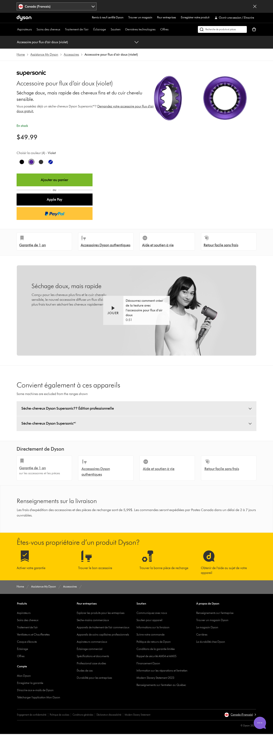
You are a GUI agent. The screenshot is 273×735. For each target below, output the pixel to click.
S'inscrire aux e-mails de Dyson (35, 690)
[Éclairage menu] (108, 29)
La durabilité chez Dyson (210, 642)
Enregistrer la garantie (30, 683)
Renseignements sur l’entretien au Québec (161, 685)
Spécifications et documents (93, 656)
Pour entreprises (166, 17)
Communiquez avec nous (151, 613)
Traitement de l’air (77, 29)
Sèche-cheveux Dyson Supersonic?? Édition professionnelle (67, 408)
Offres (164, 29)
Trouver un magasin (140, 17)
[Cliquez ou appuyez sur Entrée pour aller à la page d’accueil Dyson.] (24, 18)
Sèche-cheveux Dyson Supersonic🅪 (48, 423)
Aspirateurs (24, 29)
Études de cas (85, 670)
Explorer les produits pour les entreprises (101, 613)
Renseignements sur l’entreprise (214, 613)
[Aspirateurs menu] (34, 29)
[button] (54, 200)
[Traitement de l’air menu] (91, 29)
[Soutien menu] (123, 29)
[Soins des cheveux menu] (62, 29)
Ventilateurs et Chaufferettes (33, 634)
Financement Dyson (148, 663)
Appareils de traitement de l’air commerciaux (103, 627)
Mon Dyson (24, 676)
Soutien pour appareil (149, 620)
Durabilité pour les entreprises (94, 678)
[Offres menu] (170, 29)
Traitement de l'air (27, 627)
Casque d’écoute (27, 642)
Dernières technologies (140, 29)
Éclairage (99, 29)
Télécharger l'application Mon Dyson (38, 697)
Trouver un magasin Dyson (212, 620)
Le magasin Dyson (207, 627)
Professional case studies (91, 663)
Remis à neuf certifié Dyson (108, 17)
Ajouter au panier (54, 180)
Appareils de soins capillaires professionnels (103, 634)
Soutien (116, 29)
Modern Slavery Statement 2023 (155, 678)
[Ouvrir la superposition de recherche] (222, 29)
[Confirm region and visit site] (254, 6)
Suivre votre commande (150, 634)
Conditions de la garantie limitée (155, 649)
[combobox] (57, 6)
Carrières (201, 634)
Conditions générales (83, 714)
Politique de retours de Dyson (153, 642)
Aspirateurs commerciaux (92, 642)
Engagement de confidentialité (31, 714)
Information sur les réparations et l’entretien (161, 670)
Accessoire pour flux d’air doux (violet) (42, 42)
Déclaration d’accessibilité (109, 714)
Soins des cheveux (48, 29)
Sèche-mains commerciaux (93, 620)
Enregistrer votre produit (195, 17)
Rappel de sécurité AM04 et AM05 (156, 656)
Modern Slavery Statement (137, 714)
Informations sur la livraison (152, 627)
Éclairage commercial (89, 649)
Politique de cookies (59, 714)
